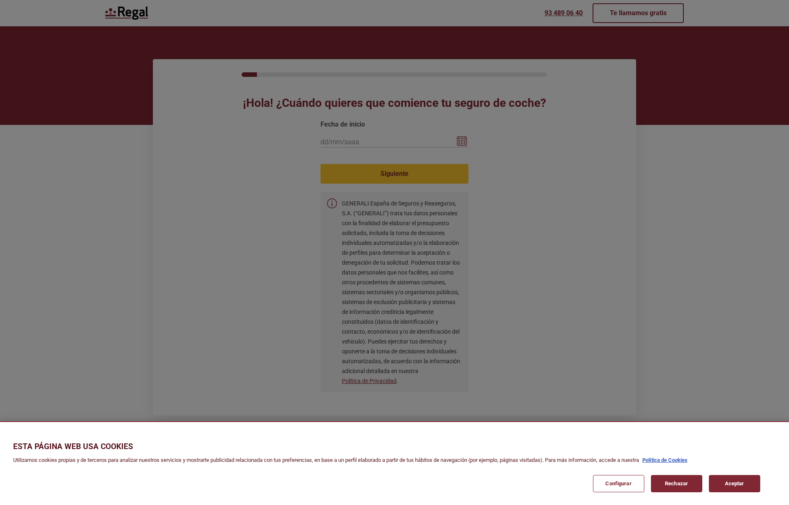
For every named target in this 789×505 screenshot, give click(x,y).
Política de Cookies (664, 460)
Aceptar (734, 483)
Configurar (618, 483)
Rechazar (676, 483)
